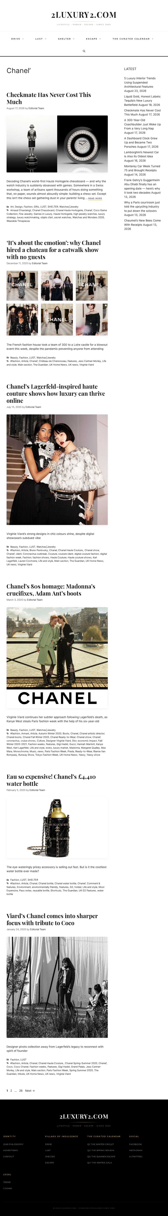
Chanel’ (88, 210)
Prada (71, 751)
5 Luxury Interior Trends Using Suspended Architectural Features (140, 82)
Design (18, 206)
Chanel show (92, 550)
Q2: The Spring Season (100, 1150)
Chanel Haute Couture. (70, 550)
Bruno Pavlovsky (39, 550)
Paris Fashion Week (55, 751)
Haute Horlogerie (62, 213)
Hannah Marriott (86, 744)
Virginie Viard (86, 364)
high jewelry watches (85, 213)
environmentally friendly (45, 887)
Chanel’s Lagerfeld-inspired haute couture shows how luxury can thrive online (56, 393)
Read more (95, 198)
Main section (25, 364)
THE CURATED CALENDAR (131, 39)
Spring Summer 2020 (81, 1070)
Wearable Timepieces (18, 221)
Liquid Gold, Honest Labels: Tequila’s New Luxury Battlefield (142, 100)
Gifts (36, 206)
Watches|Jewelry (68, 206)
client (19, 553)
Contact (8, 1156)
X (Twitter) (135, 1156)
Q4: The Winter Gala (99, 1162)
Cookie (7, 1188)
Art (12, 206)
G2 (71, 887)
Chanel (53, 550)
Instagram (135, 1150)
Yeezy (82, 754)
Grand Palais (78, 1066)
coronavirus (13, 740)
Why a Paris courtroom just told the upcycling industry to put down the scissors (142, 206)
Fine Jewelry (25, 213)
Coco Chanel (21, 1066)
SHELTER (64, 39)
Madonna (74, 747)
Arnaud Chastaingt (20, 210)
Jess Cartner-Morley (89, 361)
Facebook (135, 1144)
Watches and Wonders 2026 (88, 217)
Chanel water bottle (65, 883)
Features (72, 361)
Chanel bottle (46, 883)
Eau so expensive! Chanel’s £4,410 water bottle (51, 780)
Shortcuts (56, 890)
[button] (23, 39)
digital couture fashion (86, 553)
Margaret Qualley (90, 747)
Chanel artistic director (92, 733)
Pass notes (25, 890)
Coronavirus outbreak (35, 553)
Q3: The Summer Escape (101, 1156)
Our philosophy (13, 1144)
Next (30, 1090)
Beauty (14, 357)
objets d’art (47, 217)
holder (77, 887)
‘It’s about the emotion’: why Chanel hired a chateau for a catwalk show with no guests (54, 250)
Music (33, 751)
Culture (41, 740)
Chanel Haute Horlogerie (69, 210)
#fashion (15, 361)
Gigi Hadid (62, 744)
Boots (66, 733)
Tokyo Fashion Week (46, 754)
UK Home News (58, 364)
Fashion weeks (36, 744)
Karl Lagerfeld (21, 747)
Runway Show (26, 754)
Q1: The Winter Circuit (100, 1144)
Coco (10, 1066)
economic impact (87, 740)
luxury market (60, 747)
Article (24, 361)
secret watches (62, 217)
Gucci (72, 744)
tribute (21, 1073)
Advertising (10, 1150)
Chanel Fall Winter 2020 (36, 737)
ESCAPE (91, 39)
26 (21, 1090)
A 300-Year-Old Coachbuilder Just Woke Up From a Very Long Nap (142, 124)
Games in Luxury (43, 213)
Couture (52, 553)
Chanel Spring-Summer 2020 (81, 1063)
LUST (39, 39)
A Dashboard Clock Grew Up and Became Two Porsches (141, 142)
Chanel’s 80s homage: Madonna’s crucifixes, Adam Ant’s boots (51, 589)
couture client (65, 553)
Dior (74, 740)
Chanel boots (14, 737)
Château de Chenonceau (52, 361)
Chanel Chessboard (43, 210)
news (40, 751)
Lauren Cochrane (27, 560)
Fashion (28, 206)
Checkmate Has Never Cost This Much (49, 98)
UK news (73, 364)
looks (49, 747)
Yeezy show (93, 754)
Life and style (45, 560)
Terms (7, 1182)
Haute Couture (58, 557)
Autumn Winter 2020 (50, 733)
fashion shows (41, 557)
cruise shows (28, 740)
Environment (24, 887)
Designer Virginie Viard (58, 740)
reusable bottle (41, 890)
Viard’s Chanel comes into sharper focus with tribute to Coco (52, 919)
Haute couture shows (80, 557)
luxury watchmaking (28, 217)
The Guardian (40, 364)
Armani (25, 733)
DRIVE (15, 39)
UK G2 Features (87, 890)
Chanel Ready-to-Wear (62, 737)
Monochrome (20, 751)
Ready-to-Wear (83, 751)
